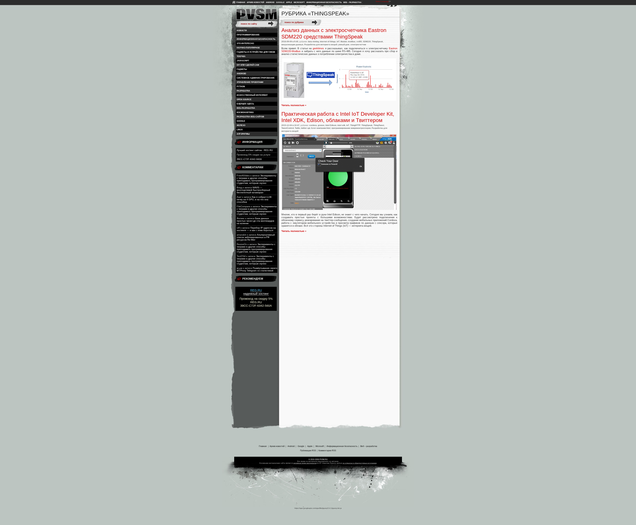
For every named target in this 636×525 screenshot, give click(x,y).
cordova (313, 125)
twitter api (305, 128)
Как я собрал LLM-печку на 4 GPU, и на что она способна (254, 199)
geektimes (318, 48)
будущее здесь (245, 104)
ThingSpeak (377, 41)
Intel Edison (330, 125)
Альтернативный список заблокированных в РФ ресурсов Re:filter (256, 237)
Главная (240, 2)
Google (280, 2)
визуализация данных (292, 44)
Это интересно (245, 43)
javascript (243, 61)
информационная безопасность (256, 39)
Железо (241, 125)
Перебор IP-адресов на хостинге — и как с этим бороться (256, 229)
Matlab (344, 41)
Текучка (241, 56)
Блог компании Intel (320, 128)
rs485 (359, 41)
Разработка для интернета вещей (320, 44)
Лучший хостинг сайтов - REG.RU (255, 150)
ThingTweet (378, 125)
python (241, 86)
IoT (338, 41)
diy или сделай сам (248, 65)
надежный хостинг (256, 292)
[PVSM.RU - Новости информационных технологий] (256, 16)
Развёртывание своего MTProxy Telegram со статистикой (257, 269)
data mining (313, 41)
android (241, 73)
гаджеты (242, 69)
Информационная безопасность (324, 2)
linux (240, 129)
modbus (351, 41)
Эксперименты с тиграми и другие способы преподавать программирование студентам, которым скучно (256, 179)
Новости (242, 30)
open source (244, 99)
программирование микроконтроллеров (351, 128)
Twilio (297, 128)
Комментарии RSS (327, 450)
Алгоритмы (243, 134)
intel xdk (341, 125)
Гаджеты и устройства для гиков (256, 52)
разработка (243, 91)
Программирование (248, 35)
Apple (289, 2)
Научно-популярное (248, 48)
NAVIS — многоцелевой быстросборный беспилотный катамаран (253, 190)
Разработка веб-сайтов (250, 117)
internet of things (328, 41)
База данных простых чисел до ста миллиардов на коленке (255, 221)
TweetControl (287, 128)
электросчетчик (358, 44)
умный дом (343, 44)
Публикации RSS (308, 450)
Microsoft (299, 2)
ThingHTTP (355, 125)
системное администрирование (256, 78)
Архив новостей (255, 2)
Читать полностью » (293, 105)
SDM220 (367, 41)
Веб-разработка (246, 108)
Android (270, 2)
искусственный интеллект (252, 95)
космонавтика (245, 112)
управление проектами (250, 82)
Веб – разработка (352, 2)
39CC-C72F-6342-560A (249, 159)
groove (321, 125)
